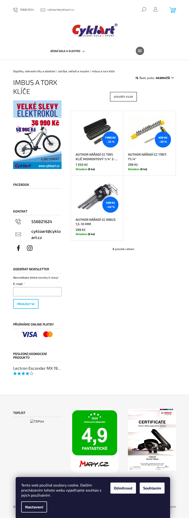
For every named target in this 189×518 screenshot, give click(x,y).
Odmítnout (123, 488)
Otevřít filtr (123, 96)
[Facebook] (18, 248)
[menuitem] (67, 51)
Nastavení (34, 507)
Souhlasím (152, 488)
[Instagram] (29, 248)
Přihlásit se (26, 304)
